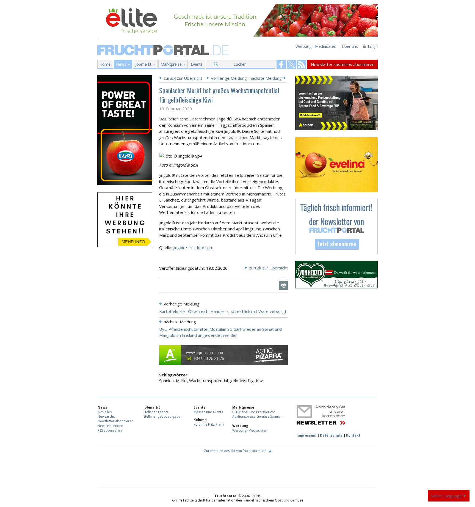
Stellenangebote (156, 412)
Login (373, 46)
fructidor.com (200, 247)
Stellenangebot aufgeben (163, 416)
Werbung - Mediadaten (316, 46)
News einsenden (110, 425)
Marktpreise (171, 64)
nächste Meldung (266, 78)
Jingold (179, 247)
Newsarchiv (106, 416)
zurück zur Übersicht (183, 78)
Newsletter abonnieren (115, 421)
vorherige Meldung (229, 78)
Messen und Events (208, 412)
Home (105, 64)
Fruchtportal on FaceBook (281, 64)
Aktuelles (105, 412)
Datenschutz (331, 435)
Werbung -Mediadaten (249, 430)
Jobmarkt (143, 64)
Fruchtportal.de (163, 50)
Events (197, 64)
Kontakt (353, 435)
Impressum (306, 435)
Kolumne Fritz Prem (209, 424)
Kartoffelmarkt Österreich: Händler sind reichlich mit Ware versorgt (222, 311)
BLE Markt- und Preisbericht (253, 412)
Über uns (350, 46)
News (121, 64)
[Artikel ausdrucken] (283, 285)
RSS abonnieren (110, 430)
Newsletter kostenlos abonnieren (342, 64)
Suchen (240, 64)
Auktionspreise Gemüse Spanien (257, 416)
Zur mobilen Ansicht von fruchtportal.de (235, 450)
